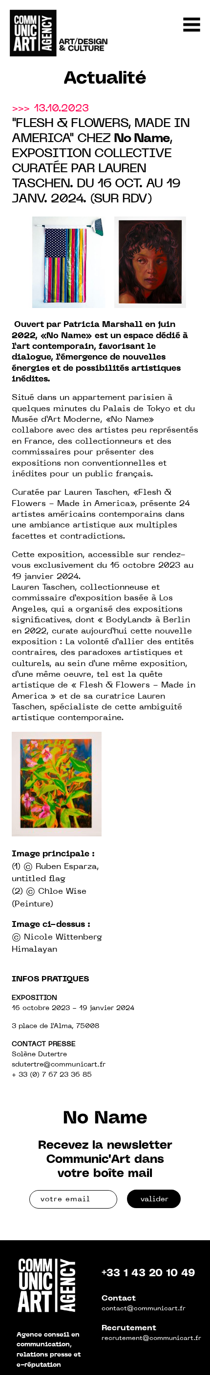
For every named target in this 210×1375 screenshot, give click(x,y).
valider (154, 1199)
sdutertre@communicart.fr (58, 1065)
